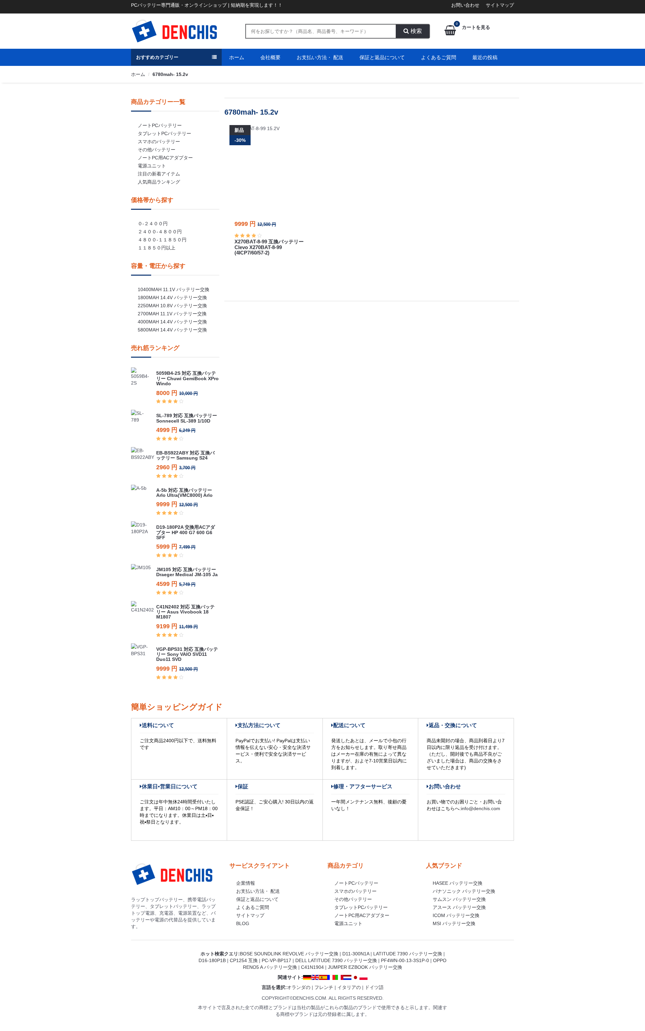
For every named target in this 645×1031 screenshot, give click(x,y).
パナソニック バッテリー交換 (464, 891)
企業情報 (245, 883)
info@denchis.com (480, 808)
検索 (415, 31)
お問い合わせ (465, 5)
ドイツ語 (374, 987)
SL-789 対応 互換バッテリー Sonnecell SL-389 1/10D (186, 418)
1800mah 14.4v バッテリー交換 (172, 297)
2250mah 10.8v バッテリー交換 (172, 305)
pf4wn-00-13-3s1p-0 (405, 960)
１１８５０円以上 (156, 247)
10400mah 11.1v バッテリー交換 (173, 289)
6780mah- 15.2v (170, 74)
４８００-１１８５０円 (162, 239)
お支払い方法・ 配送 (320, 57)
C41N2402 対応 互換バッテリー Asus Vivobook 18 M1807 (185, 612)
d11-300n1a (355, 953)
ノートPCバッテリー (160, 125)
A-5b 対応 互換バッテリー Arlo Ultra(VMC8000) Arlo (184, 492)
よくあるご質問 (438, 57)
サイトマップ (500, 5)
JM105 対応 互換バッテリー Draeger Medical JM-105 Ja (187, 572)
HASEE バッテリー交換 (457, 883)
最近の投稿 (485, 57)
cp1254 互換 (244, 960)
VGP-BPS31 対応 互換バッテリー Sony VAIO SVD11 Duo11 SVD (187, 654)
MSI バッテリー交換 (454, 923)
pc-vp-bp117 (276, 960)
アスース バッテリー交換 (459, 907)
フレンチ (323, 987)
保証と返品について (382, 57)
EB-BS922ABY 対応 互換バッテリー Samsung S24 (185, 455)
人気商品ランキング (159, 182)
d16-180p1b (212, 960)
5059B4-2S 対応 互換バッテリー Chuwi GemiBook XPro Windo (187, 378)
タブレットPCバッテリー (164, 133)
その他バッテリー (156, 149)
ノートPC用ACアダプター (165, 157)
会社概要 (270, 57)
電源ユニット (152, 165)
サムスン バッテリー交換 (459, 899)
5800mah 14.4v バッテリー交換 (172, 329)
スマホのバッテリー (159, 141)
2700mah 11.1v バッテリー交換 (172, 313)
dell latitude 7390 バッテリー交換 (336, 960)
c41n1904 (312, 967)
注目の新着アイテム (159, 173)
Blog (242, 923)
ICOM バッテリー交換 (456, 915)
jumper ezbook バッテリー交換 (365, 967)
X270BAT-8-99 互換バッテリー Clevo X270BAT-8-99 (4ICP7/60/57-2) (269, 247)
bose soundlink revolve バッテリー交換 (289, 953)
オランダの (298, 987)
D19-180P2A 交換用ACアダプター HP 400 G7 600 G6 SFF (185, 532)
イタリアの (349, 987)
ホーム (236, 57)
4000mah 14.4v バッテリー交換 (172, 321)
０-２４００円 (153, 223)
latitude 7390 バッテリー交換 (407, 953)
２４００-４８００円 (160, 231)
